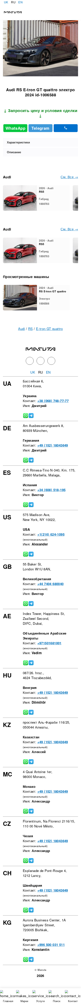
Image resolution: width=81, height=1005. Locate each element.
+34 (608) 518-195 (51, 489)
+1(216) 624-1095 (50, 534)
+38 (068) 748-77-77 (53, 400)
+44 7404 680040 (50, 583)
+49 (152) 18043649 (52, 445)
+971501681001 (49, 643)
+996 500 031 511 (51, 944)
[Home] (11, 11)
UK (6, 2)
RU (13, 2)
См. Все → (69, 176)
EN (20, 2)
